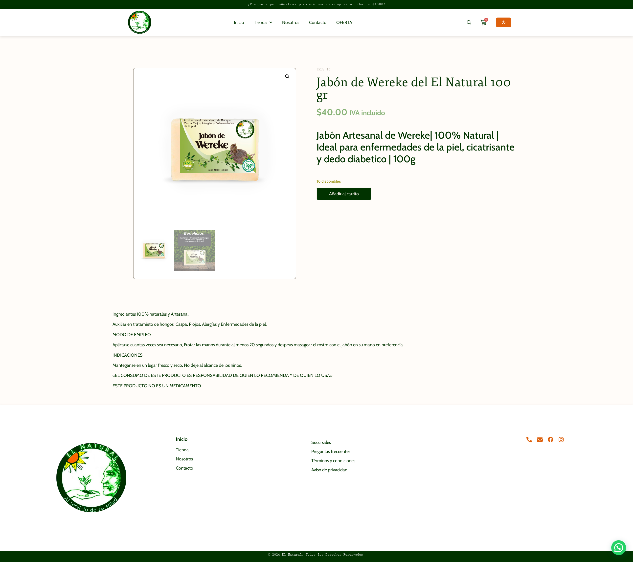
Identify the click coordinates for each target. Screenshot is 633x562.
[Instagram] (561, 439)
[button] (287, 76)
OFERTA (344, 22)
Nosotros (290, 22)
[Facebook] (550, 439)
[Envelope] (540, 439)
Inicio (239, 22)
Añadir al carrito (344, 193)
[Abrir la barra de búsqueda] (469, 22)
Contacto (317, 22)
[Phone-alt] (529, 439)
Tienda (260, 22)
